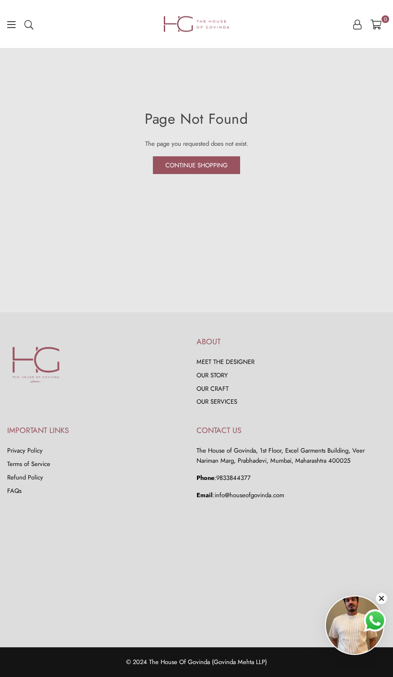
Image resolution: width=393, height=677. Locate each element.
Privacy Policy (25, 450)
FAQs (14, 490)
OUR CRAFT (212, 388)
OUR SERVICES (216, 401)
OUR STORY (212, 375)
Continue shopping (196, 165)
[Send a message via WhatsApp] (375, 620)
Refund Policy (25, 477)
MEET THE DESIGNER (225, 361)
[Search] (29, 24)
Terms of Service (28, 463)
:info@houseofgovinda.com (248, 495)
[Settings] (357, 24)
